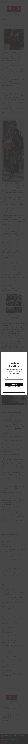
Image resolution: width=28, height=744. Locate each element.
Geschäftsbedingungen (16, 386)
